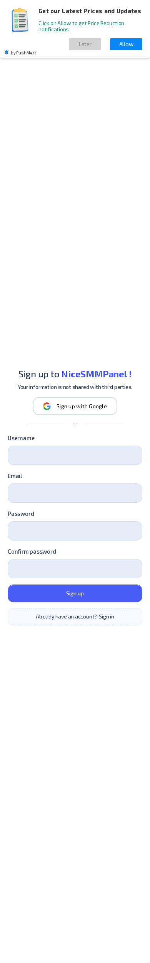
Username (21, 437)
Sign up (75, 593)
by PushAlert (23, 52)
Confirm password (32, 551)
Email (15, 475)
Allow (126, 44)
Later (85, 44)
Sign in (106, 616)
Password (21, 513)
